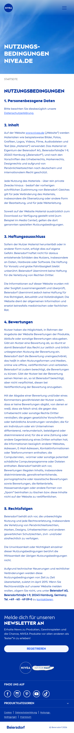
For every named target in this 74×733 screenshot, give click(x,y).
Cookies (8, 712)
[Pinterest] (26, 693)
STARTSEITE (11, 79)
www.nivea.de (35, 132)
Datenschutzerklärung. (19, 113)
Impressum (25, 717)
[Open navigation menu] (64, 7)
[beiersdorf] (16, 727)
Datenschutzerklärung (26, 712)
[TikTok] (46, 693)
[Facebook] (7, 693)
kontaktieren (45, 599)
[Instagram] (17, 693)
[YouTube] (36, 693)
